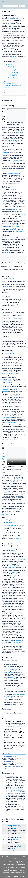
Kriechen (6, 252)
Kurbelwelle (10, 640)
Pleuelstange (18, 640)
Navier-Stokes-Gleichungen (13, 671)
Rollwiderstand (13, 279)
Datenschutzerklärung (18, 876)
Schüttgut (18, 663)
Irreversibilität (17, 538)
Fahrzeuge (4, 200)
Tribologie (14, 56)
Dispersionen (15, 669)
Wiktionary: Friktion (9, 761)
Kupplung (23, 214)
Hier (19, 861)
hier (13, 861)
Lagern (14, 632)
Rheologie (8, 666)
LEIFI (5, 768)
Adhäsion (21, 231)
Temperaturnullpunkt (7, 379)
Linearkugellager (14, 572)
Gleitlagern (4, 589)
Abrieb (18, 497)
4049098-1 (21, 814)
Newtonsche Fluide (7, 404)
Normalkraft (5, 152)
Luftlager (16, 577)
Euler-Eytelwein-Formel (15, 339)
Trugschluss (15, 493)
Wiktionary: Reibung (9, 756)
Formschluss (16, 225)
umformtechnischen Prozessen (11, 682)
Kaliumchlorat (9, 696)
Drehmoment (13, 318)
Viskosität (12, 353)
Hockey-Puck (10, 482)
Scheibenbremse (17, 160)
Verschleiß (4, 33)
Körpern (11, 18)
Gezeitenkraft (12, 677)
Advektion (16, 397)
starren (6, 286)
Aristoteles (6, 493)
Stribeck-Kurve (19, 648)
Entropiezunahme (20, 478)
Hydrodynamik (5, 389)
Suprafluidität (9, 382)
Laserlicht (19, 827)
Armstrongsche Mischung (19, 694)
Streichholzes (18, 690)
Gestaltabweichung (15, 226)
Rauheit (7, 226)
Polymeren (6, 669)
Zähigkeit (17, 356)
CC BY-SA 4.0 (15, 828)
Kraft (23, 17)
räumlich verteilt (6, 491)
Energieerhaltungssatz (3, 456)
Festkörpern (14, 675)
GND (16, 814)
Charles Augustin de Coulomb (12, 133)
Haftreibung (13, 189)
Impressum (7, 876)
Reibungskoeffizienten (14, 173)
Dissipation (17, 30)
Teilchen (18, 18)
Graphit (16, 566)
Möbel (10, 197)
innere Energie (15, 485)
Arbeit (22, 25)
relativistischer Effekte (17, 679)
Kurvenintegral (5, 514)
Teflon (19, 566)
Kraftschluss (12, 229)
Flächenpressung (21, 559)
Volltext (17, 782)
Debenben (19, 837)
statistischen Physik (7, 373)
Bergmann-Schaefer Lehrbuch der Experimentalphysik (14, 789)
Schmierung (9, 639)
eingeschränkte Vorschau (17, 799)
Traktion (17, 206)
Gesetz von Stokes (7, 417)
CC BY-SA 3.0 (15, 839)
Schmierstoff (10, 567)
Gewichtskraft (15, 209)
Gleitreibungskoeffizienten (12, 525)
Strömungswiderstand (10, 422)
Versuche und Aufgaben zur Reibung (13, 766)
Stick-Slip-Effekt (16, 140)
